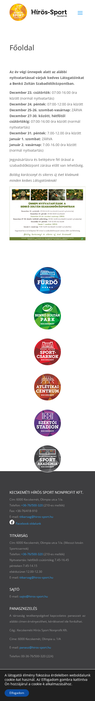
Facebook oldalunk (27, 523)
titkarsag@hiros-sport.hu (36, 517)
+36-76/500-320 (32, 505)
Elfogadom (17, 693)
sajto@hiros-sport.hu (33, 596)
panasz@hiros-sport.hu (35, 647)
